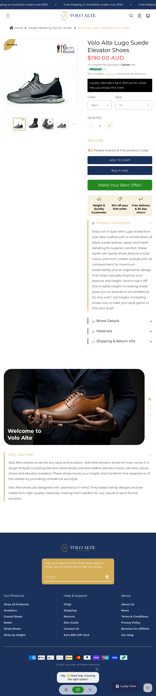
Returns (69, 616)
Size (118, 97)
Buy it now (119, 170)
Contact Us (71, 628)
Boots (8, 622)
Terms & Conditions (134, 616)
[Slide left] (8, 124)
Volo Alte (70, 664)
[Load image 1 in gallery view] (19, 124)
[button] (8, 16)
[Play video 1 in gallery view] (48, 124)
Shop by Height (14, 635)
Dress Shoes (12, 628)
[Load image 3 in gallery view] (62, 124)
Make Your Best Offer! (120, 185)
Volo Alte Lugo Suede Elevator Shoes (104, 28)
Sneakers (10, 610)
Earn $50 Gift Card (76, 635)
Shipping (110, 73)
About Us (127, 604)
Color (92, 97)
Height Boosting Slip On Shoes (50, 28)
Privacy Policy (130, 622)
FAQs (67, 604)
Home (18, 28)
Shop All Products (16, 604)
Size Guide (95, 140)
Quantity (94, 117)
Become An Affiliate (135, 628)
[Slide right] (74, 124)
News (125, 610)
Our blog (127, 635)
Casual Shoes (13, 616)
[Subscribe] (107, 577)
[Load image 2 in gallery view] (33, 124)
